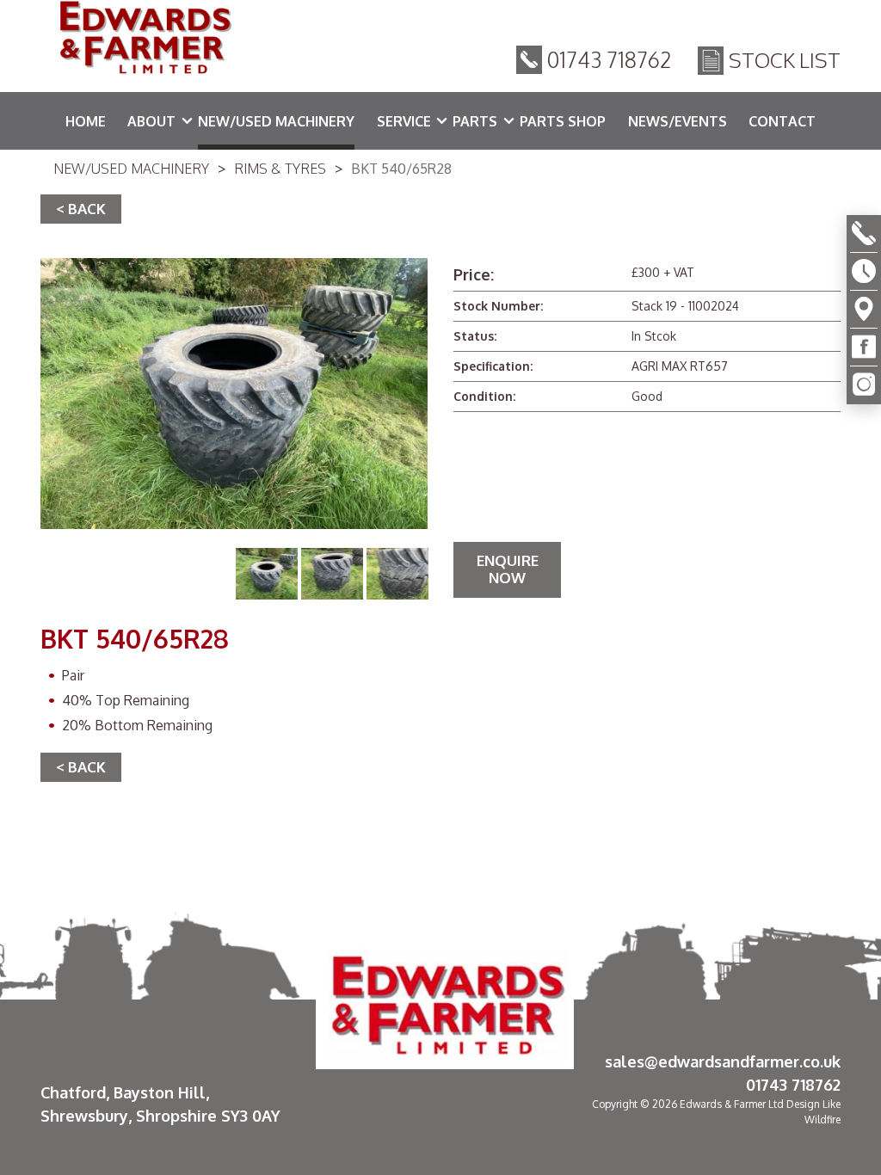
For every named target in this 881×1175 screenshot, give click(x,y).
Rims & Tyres (280, 168)
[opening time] (864, 272)
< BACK (81, 209)
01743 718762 (609, 59)
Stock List (785, 59)
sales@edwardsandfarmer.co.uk (723, 1061)
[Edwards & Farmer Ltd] (143, 40)
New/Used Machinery (131, 168)
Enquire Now (508, 569)
